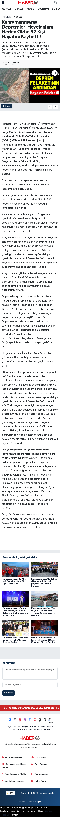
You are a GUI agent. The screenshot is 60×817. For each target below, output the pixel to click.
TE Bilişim (37, 802)
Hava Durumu (41, 757)
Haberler (6, 17)
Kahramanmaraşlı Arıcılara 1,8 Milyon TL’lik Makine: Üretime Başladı (15, 640)
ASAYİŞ (30, 9)
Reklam (50, 727)
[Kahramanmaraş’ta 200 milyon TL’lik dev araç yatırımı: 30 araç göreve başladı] (44, 598)
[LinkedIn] (30, 720)
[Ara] (55, 3)
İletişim (25, 727)
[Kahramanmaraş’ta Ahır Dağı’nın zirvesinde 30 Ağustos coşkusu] (15, 569)
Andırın (47, 730)
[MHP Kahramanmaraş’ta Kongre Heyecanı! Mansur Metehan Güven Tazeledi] (44, 628)
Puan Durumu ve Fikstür (15, 774)
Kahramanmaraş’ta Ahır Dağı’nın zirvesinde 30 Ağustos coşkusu (14, 581)
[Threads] (45, 720)
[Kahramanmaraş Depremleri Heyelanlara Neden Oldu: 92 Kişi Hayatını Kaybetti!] (30, 85)
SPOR (39, 730)
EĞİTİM (33, 727)
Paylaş (8, 106)
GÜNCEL (6, 9)
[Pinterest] (20, 720)
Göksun (23, 730)
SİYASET (19, 9)
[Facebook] (10, 720)
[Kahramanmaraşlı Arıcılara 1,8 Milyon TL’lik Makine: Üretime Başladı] (15, 628)
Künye (8, 727)
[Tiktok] (40, 720)
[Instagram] (25, 720)
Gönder (8, 693)
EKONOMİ (43, 9)
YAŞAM (32, 730)
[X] (15, 720)
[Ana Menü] (3, 3)
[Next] (50, 720)
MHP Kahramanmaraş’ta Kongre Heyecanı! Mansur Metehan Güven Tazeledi (43, 640)
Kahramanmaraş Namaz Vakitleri (14, 765)
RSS (11, 793)
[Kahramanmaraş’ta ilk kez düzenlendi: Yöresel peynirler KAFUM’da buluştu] (44, 569)
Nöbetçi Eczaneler (13, 757)
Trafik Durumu (40, 764)
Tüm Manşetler (41, 774)
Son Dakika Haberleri (14, 781)
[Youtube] (35, 720)
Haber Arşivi (40, 781)
